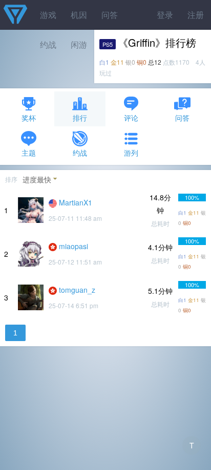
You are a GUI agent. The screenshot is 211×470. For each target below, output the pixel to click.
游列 (131, 152)
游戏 (48, 15)
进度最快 (37, 179)
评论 (131, 117)
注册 (195, 15)
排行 (80, 117)
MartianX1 (75, 202)
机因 (79, 15)
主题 (29, 152)
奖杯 (29, 117)
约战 (80, 152)
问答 (109, 15)
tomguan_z (77, 290)
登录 (165, 15)
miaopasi (73, 246)
